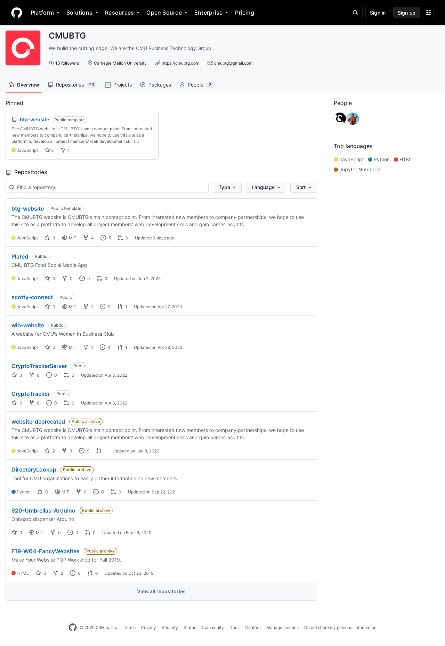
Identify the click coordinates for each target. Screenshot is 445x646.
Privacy (148, 627)
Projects (122, 85)
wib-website (27, 325)
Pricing (244, 12)
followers (67, 63)
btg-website (27, 208)
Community (213, 627)
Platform (42, 12)
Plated (19, 256)
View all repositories (161, 591)
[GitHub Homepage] (72, 627)
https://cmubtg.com (180, 63)
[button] (227, 187)
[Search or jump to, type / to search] (355, 12)
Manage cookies (282, 627)
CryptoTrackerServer (39, 365)
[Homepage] (16, 12)
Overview (28, 85)
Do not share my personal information (340, 627)
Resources (119, 12)
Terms (130, 627)
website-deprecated (38, 421)
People (199, 85)
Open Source (164, 12)
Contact (253, 627)
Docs (234, 627)
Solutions (79, 12)
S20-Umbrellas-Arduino (43, 510)
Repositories (75, 85)
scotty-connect (32, 297)
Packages (159, 85)
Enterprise (208, 12)
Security (170, 627)
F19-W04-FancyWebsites (45, 551)
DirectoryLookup (33, 469)
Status (190, 627)
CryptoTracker (30, 393)
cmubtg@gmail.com (233, 63)
